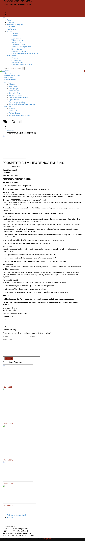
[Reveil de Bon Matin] (5, 18)
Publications (11, 27)
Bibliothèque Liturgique (15, 24)
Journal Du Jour (17, 42)
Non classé (11, 131)
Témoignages (16, 38)
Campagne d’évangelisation (21, 47)
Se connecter (16, 60)
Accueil (9, 20)
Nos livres (10, 22)
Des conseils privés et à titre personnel (25, 53)
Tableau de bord (17, 62)
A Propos (15, 33)
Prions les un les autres (20, 51)
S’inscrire (15, 58)
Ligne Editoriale (17, 49)
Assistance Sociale (18, 44)
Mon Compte (11, 56)
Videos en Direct (17, 40)
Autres (9, 31)
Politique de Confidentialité (16, 515)
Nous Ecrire (15, 36)
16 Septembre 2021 (49, 539)
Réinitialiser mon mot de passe (22, 64)
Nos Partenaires (12, 29)
